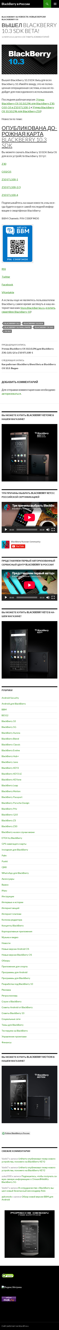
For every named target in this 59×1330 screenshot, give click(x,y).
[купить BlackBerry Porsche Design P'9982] (29, 1234)
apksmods (7, 1196)
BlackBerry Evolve (11, 750)
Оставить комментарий (36, 37)
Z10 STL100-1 (10, 179)
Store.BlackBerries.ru (32, 307)
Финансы (6, 1042)
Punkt (5, 861)
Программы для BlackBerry (16, 978)
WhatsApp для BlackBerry (15, 873)
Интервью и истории (12, 902)
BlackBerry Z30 (9, 826)
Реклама (6, 989)
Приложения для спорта (15, 966)
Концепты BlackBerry (13, 925)
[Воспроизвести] (6, 529)
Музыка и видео (10, 937)
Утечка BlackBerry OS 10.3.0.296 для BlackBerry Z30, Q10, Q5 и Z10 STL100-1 (28, 103)
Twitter (6, 276)
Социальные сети (11, 1019)
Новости (23, 17)
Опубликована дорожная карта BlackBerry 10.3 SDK (29, 137)
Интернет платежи (11, 913)
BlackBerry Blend (10, 738)
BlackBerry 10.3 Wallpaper (17, 327)
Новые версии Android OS (15, 948)
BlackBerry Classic (11, 744)
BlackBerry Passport (12, 797)
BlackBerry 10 (10, 17)
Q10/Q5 (6, 171)
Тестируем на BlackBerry (15, 1030)
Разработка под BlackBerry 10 (17, 984)
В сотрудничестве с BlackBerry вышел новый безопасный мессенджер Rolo (28, 1189)
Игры (4, 890)
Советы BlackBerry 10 (13, 1013)
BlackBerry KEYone (11, 779)
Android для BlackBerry (14, 703)
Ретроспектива (9, 995)
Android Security (10, 697)
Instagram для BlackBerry (15, 849)
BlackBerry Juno (10, 762)
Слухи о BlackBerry (11, 1001)
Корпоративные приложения (17, 931)
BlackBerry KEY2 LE (12, 773)
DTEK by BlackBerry (12, 838)
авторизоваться (11, 393)
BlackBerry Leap (10, 785)
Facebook (7, 284)
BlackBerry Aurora (11, 732)
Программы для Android (14, 972)
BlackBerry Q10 (10, 814)
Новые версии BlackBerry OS (17, 954)
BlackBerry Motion (11, 791)
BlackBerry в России (16, 4)
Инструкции (8, 896)
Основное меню (55, 4)
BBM (4, 709)
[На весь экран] (53, 529)
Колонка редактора (12, 919)
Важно (5, 884)
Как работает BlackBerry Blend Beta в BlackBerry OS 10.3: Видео (29, 364)
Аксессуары (8, 878)
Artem (18, 37)
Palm (4, 855)
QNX (4, 867)
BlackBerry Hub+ (10, 756)
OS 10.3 (7, 331)
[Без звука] (47, 529)
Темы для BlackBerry (12, 1024)
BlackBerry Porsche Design (15, 803)
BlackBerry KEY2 (10, 767)
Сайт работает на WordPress (15, 1326)
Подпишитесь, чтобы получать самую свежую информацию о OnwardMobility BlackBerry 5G (29, 1179)
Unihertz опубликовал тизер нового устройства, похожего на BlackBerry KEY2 (28, 1160)
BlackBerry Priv (9, 808)
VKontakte (8, 292)
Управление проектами (14, 1036)
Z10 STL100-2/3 (11, 187)
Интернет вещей (10, 908)
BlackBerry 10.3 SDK (33, 323)
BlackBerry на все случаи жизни (18, 832)
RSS (4, 268)
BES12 (5, 715)
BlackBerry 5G (9, 727)
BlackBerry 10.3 (12, 323)
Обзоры (6, 960)
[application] (29, 517)
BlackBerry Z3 (9, 820)
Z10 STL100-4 (10, 194)
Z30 (4, 163)
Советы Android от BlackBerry (17, 1007)
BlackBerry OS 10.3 (44, 327)
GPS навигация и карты (14, 843)
